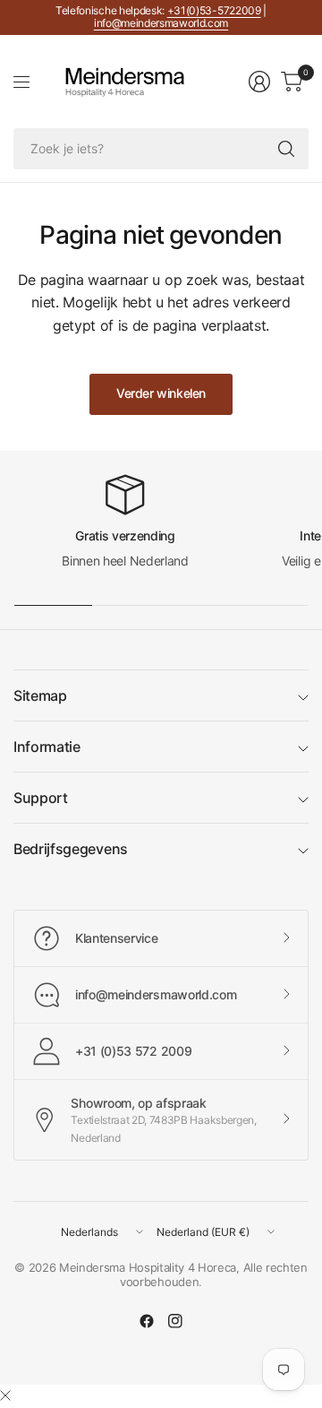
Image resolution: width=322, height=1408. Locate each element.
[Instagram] (175, 1321)
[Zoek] (286, 148)
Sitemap (40, 695)
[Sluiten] (5, 1395)
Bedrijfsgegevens (70, 849)
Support (40, 798)
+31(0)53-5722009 (214, 10)
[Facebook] (146, 1321)
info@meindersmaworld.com (161, 23)
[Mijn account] (259, 81)
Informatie (46, 747)
